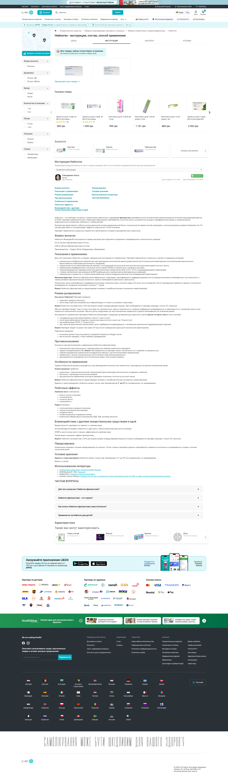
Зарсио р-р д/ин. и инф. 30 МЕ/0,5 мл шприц (66, 118)
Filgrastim (82, 472)
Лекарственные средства (32, 19)
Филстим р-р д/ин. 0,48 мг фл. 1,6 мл (120, 118)
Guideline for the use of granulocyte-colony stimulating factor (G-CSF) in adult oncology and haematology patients (125, 476)
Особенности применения (66, 201)
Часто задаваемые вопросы (71, 6)
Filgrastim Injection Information (82, 474)
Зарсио (109, 147)
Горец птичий (73, 533)
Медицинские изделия (109, 19)
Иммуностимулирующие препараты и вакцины (105, 31)
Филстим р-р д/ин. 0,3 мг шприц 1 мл (170, 118)
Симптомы (192, 664)
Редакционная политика (141, 645)
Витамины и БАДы (71, 19)
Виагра (109, 533)
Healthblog (202, 6)
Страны (119, 645)
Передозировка (99, 188)
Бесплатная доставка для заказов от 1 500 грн (113, 25)
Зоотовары (192, 652)
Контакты (35, 6)
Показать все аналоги (189, 151)
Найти (117, 12)
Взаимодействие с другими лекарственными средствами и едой (71, 209)
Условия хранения (100, 191)
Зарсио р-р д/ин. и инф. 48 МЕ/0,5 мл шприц (92, 118)
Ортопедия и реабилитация (172, 664)
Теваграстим (150, 147)
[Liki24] (27, 761)
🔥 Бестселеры (198, 19)
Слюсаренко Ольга (70, 175)
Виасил (148, 533)
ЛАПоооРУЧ (192, 649)
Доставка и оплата (49, 6)
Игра (185, 533)
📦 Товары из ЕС (142, 19)
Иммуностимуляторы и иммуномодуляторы (146, 31)
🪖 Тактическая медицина (162, 19)
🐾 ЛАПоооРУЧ (183, 19)
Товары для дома (194, 645)
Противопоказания (63, 198)
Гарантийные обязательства (142, 641)
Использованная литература (105, 195)
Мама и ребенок (194, 641)
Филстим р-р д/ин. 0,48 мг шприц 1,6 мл (145, 118)
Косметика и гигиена (53, 19)
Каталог (25, 6)
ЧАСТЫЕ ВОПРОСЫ (100, 198)
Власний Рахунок (164, 6)
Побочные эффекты (64, 205)
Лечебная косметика (89, 19)
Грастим (71, 147)
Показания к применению (66, 191)
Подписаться (65, 657)
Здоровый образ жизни (197, 656)
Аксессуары (192, 660)
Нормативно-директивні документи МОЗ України (80, 470)
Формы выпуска (62, 188)
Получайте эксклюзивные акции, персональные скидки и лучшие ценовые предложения (44, 650)
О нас (87, 6)
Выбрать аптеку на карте (38, 53)
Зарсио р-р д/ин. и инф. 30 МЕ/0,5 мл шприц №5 (197, 118)
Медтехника (167, 660)
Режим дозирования (64, 195)
